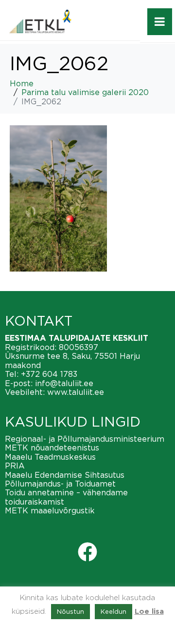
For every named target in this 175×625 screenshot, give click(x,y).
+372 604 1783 (49, 374)
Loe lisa (149, 611)
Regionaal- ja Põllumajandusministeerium (84, 438)
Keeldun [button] (113, 611)
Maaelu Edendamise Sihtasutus (64, 474)
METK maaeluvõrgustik (50, 510)
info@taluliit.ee (64, 383)
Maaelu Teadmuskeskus (50, 456)
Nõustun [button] (70, 611)
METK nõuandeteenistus (52, 447)
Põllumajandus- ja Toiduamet (60, 483)
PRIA (15, 465)
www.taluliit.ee (75, 392)
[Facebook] (87, 551)
